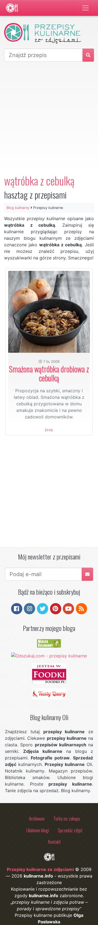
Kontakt (54, 841)
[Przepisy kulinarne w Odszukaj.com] (49, 655)
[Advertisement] (49, 118)
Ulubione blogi (37, 830)
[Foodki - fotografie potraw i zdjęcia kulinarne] (49, 673)
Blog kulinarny (18, 208)
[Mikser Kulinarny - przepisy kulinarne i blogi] (49, 643)
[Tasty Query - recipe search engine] (49, 693)
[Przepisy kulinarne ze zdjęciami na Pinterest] (56, 608)
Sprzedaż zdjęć (70, 830)
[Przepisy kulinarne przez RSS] (81, 608)
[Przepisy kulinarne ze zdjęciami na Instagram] (29, 608)
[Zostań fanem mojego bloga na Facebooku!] (17, 608)
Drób (49, 430)
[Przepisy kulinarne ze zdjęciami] (12, 7)
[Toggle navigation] (85, 7)
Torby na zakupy (66, 818)
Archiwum (37, 818)
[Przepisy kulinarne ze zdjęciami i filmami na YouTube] (68, 608)
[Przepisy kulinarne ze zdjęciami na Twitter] (42, 608)
